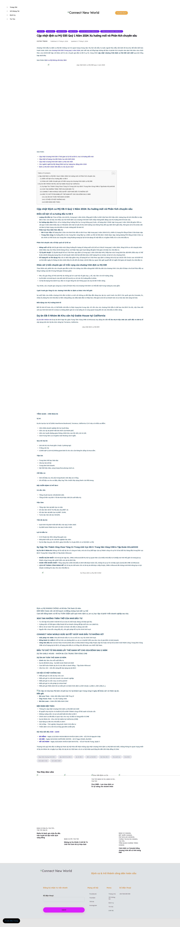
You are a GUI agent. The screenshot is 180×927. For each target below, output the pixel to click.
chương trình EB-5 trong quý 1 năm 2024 (66, 50)
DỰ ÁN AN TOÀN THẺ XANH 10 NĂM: (57, 197)
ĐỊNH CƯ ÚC (110, 779)
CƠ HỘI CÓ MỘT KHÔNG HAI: (55, 199)
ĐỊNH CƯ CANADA (125, 833)
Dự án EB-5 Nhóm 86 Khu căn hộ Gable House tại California (59, 184)
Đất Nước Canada (125, 835)
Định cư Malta (42, 828)
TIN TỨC (40, 31)
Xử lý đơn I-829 (56, 761)
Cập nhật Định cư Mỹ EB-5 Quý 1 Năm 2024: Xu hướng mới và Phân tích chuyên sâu (67, 176)
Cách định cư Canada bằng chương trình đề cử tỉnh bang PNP (130, 850)
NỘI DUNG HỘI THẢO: (52, 202)
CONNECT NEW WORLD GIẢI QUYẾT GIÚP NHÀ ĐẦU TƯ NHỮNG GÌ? (65, 191)
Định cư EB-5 (62, 31)
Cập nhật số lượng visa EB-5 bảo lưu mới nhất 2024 (57, 159)
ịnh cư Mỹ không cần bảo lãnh (56, 60)
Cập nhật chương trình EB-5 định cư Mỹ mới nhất (56, 162)
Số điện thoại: (48, 896)
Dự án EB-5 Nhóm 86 (44, 319)
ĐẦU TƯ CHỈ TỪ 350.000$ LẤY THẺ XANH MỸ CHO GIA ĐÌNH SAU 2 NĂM (66, 194)
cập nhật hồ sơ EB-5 (65, 757)
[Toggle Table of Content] (112, 173)
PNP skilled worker (126, 837)
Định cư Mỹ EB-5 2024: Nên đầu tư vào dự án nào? (56, 167)
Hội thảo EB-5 (104, 757)
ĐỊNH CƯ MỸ (73, 31)
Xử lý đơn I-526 (43, 761)
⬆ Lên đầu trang (11, 921)
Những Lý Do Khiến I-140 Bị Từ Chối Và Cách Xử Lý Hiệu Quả (76, 843)
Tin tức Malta (42, 830)
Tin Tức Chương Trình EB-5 (89, 31)
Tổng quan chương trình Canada (128, 844)
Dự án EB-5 (50, 31)
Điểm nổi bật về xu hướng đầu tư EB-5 (55, 178)
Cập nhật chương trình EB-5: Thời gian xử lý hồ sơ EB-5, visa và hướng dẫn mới (66, 156)
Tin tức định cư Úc (98, 779)
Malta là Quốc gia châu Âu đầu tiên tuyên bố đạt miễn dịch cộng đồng (48, 835)
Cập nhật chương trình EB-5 (47, 757)
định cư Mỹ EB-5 (91, 757)
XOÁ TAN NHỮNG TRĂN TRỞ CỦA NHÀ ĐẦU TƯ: (58, 189)
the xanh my (116, 757)
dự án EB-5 (79, 757)
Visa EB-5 (127, 757)
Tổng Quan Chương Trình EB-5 (111, 31)
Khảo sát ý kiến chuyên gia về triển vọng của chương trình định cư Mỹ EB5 (67, 181)
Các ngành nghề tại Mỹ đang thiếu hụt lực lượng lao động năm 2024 (63, 164)
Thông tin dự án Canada (128, 839)
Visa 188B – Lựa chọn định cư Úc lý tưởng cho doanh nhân (102, 785)
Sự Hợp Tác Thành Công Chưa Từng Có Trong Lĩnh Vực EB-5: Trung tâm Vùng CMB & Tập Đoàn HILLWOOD (78, 186)
